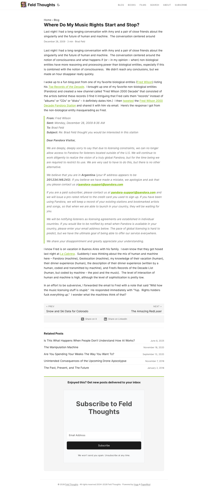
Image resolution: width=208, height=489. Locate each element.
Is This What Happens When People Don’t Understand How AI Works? (89, 340)
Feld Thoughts (41, 4)
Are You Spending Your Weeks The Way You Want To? (79, 354)
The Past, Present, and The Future (66, 367)
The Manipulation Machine (61, 347)
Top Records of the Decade (66, 86)
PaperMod (145, 484)
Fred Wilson (144, 82)
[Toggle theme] (58, 5)
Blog (56, 19)
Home (47, 19)
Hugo (136, 484)
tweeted (128, 100)
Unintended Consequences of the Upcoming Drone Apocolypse (85, 361)
